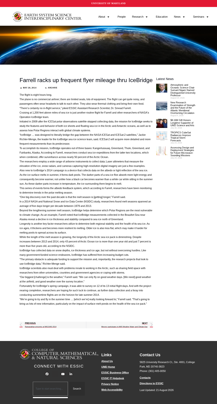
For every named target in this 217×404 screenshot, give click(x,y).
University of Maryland (108, 3)
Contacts (145, 377)
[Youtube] (63, 374)
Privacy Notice (110, 384)
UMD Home (108, 367)
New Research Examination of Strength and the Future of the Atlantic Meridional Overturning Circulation (182, 107)
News (177, 16)
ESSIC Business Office (115, 372)
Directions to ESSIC (151, 383)
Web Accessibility (112, 389)
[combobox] (50, 389)
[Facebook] (47, 374)
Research (137, 16)
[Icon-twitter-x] (55, 374)
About (101, 16)
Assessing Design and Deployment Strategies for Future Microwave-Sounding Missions (182, 151)
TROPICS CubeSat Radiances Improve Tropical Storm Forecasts (180, 136)
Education (162, 16)
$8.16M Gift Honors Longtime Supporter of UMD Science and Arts (182, 123)
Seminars (198, 16)
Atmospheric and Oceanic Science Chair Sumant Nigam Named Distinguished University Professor (183, 90)
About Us (107, 361)
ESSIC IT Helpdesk (112, 378)
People (122, 16)
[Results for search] (50, 397)
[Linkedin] (71, 374)
